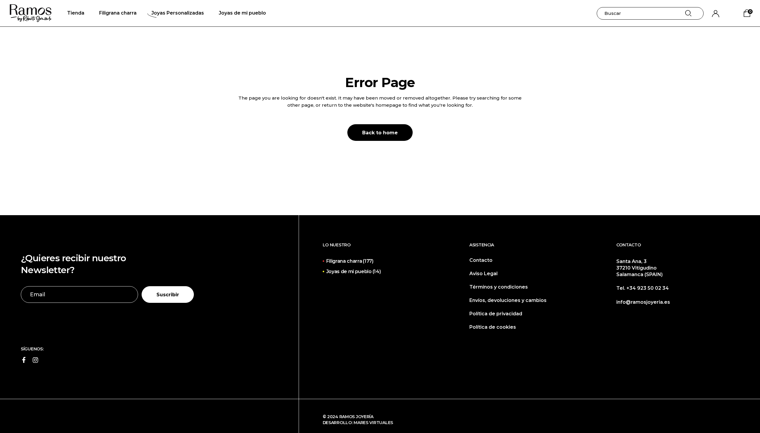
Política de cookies (492, 327)
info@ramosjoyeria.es (643, 302)
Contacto (481, 260)
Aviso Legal (483, 273)
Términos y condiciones (498, 287)
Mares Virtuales (373, 422)
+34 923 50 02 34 (647, 288)
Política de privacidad (495, 314)
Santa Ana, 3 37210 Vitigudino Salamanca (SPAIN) (639, 268)
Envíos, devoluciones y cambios (508, 300)
